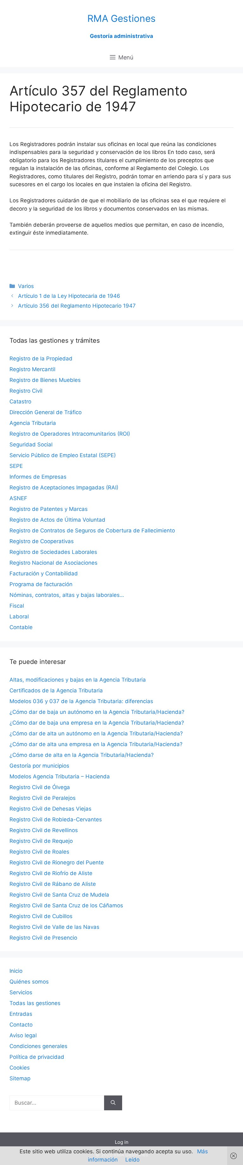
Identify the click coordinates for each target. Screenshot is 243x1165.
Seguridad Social (31, 444)
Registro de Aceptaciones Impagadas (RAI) (63, 487)
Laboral (19, 616)
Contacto (21, 1024)
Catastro (20, 401)
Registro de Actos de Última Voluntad (57, 520)
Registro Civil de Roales (39, 852)
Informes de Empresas (37, 477)
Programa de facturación (40, 584)
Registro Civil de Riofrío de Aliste (50, 873)
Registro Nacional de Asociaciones (53, 563)
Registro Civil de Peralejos (42, 798)
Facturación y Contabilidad (43, 573)
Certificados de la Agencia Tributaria (56, 690)
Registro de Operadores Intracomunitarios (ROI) (69, 434)
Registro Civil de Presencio (43, 938)
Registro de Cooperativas (41, 541)
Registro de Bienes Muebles (45, 380)
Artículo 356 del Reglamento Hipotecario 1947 (77, 306)
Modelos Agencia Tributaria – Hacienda (59, 776)
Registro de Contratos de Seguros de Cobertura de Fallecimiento (92, 530)
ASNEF (18, 498)
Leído (132, 1159)
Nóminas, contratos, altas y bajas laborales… (66, 595)
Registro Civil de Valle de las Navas (54, 927)
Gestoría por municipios (39, 766)
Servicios (20, 992)
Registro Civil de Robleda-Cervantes (55, 819)
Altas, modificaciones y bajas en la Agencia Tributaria (77, 680)
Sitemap (19, 1078)
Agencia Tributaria (32, 423)
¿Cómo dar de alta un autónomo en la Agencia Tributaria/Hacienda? (96, 733)
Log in (121, 1142)
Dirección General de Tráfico (45, 412)
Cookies (19, 1067)
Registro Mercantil (32, 369)
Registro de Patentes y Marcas (48, 509)
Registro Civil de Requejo (41, 841)
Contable (21, 627)
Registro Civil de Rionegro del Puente (56, 862)
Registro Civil (25, 391)
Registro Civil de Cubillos (40, 916)
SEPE (16, 466)
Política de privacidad (36, 1057)
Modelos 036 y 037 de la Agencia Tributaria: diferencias (81, 701)
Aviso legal (23, 1035)
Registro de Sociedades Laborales (53, 552)
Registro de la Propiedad (40, 358)
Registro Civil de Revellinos (43, 830)
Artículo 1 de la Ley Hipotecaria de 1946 (69, 296)
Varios (26, 286)
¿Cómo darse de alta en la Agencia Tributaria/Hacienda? (81, 755)
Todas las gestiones (34, 1003)
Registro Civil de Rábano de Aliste (52, 884)
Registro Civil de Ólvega (39, 787)
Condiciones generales (38, 1046)
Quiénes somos (29, 981)
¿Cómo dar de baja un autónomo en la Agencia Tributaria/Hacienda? (96, 712)
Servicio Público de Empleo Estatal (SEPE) (62, 455)
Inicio (15, 971)
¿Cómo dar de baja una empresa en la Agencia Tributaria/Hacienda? (96, 723)
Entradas (20, 1014)
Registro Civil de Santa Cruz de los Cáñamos (66, 905)
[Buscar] (113, 1103)
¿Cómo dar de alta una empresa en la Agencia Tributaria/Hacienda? (96, 744)
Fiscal (16, 606)
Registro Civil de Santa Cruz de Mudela (59, 895)
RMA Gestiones (121, 18)
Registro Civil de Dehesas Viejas (50, 809)
